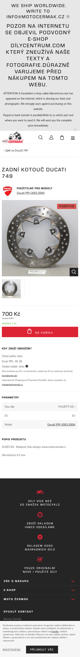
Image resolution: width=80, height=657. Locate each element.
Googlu (55, 631)
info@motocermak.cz (12, 384)
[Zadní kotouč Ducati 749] (40, 238)
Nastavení (12, 649)
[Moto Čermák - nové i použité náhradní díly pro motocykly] (13, 137)
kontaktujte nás (9, 375)
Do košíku (43, 333)
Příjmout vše (42, 649)
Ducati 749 (21, 150)
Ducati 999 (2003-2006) (31, 193)
